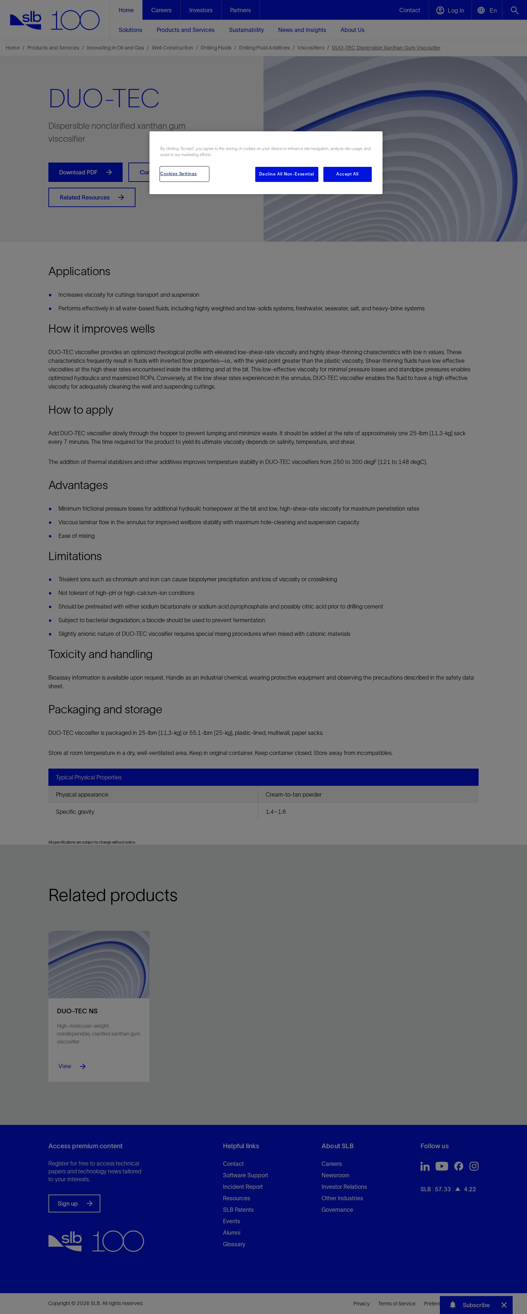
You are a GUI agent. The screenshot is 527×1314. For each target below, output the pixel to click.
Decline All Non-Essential (286, 174)
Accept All (347, 174)
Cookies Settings (178, 174)
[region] (266, 162)
